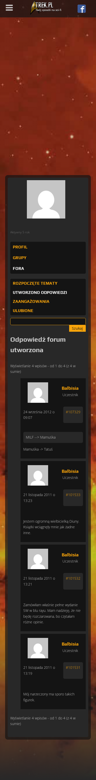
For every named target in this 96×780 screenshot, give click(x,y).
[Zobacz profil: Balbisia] (38, 391)
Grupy (19, 257)
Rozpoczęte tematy (35, 283)
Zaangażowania (31, 301)
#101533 (73, 494)
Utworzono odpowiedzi (40, 292)
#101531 (73, 667)
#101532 (73, 578)
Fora (18, 268)
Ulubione (23, 310)
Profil (20, 247)
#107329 (73, 411)
